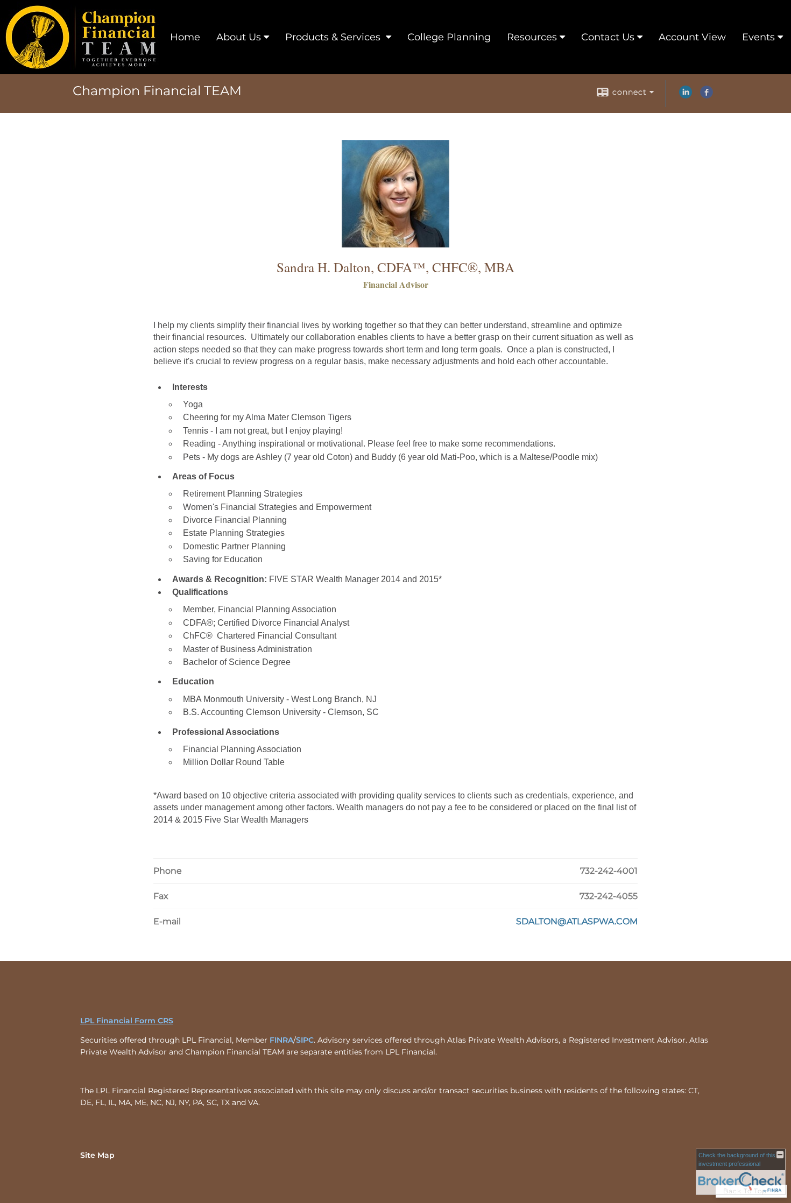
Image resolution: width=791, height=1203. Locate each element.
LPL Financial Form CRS (126, 1020)
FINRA (281, 1040)
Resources (532, 37)
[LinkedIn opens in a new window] (685, 96)
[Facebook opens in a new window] (706, 96)
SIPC (305, 1040)
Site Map (97, 1155)
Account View (692, 37)
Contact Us (607, 37)
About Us (238, 37)
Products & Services (334, 37)
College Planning (449, 37)
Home (185, 37)
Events (758, 37)
